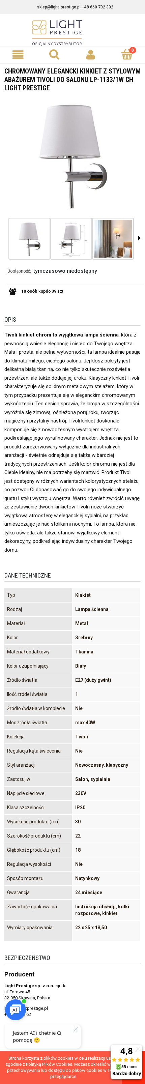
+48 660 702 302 (97, 7)
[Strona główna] (72, 33)
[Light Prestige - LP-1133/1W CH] (29, 238)
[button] (18, 55)
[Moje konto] (90, 55)
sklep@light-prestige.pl (59, 7)
